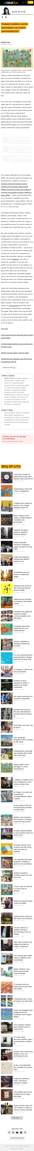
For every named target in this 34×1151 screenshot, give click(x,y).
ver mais (16, 1118)
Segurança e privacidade (17, 1148)
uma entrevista (14, 305)
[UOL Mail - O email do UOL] (23, 2)
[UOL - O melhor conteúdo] (5, 3)
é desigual (15, 259)
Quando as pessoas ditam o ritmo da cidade (15, 353)
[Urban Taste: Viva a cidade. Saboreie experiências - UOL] (12, 3)
